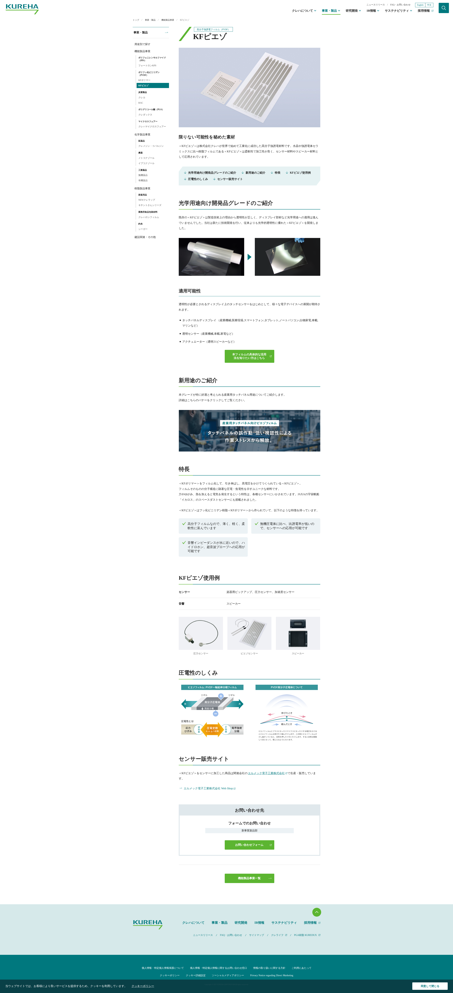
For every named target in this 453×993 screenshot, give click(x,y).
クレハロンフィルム (148, 217)
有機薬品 (143, 180)
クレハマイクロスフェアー (152, 126)
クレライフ (277, 935)
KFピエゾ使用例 (300, 172)
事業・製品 (329, 10)
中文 (429, 5)
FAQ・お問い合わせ (400, 4)
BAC (140, 102)
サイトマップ (256, 935)
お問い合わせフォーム (249, 844)
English (420, 5)
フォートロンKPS (147, 65)
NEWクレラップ (146, 200)
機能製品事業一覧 (249, 878)
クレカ (141, 97)
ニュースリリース (375, 4)
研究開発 (352, 10)
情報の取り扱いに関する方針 (269, 968)
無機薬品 (143, 175)
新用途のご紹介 (255, 172)
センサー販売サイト (230, 178)
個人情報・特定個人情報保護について (163, 968)
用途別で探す (142, 44)
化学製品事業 (142, 134)
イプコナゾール (146, 163)
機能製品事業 (142, 51)
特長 (277, 172)
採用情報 (424, 10)
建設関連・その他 (145, 237)
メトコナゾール (146, 158)
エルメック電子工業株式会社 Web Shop (208, 788)
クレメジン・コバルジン (151, 146)
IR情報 (371, 10)
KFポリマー (144, 80)
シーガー (143, 229)
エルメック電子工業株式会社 (266, 773)
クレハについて (302, 10)
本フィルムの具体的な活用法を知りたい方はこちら (249, 356)
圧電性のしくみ (198, 178)
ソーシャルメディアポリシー (228, 975)
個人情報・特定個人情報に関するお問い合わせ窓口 (218, 968)
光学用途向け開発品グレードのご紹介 (212, 172)
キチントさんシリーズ (149, 205)
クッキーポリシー (170, 975)
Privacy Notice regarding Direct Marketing (271, 975)
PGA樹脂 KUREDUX (305, 935)
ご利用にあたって (301, 968)
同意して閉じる (430, 986)
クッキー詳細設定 (196, 975)
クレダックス (145, 114)
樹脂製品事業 (142, 188)
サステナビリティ (397, 10)
